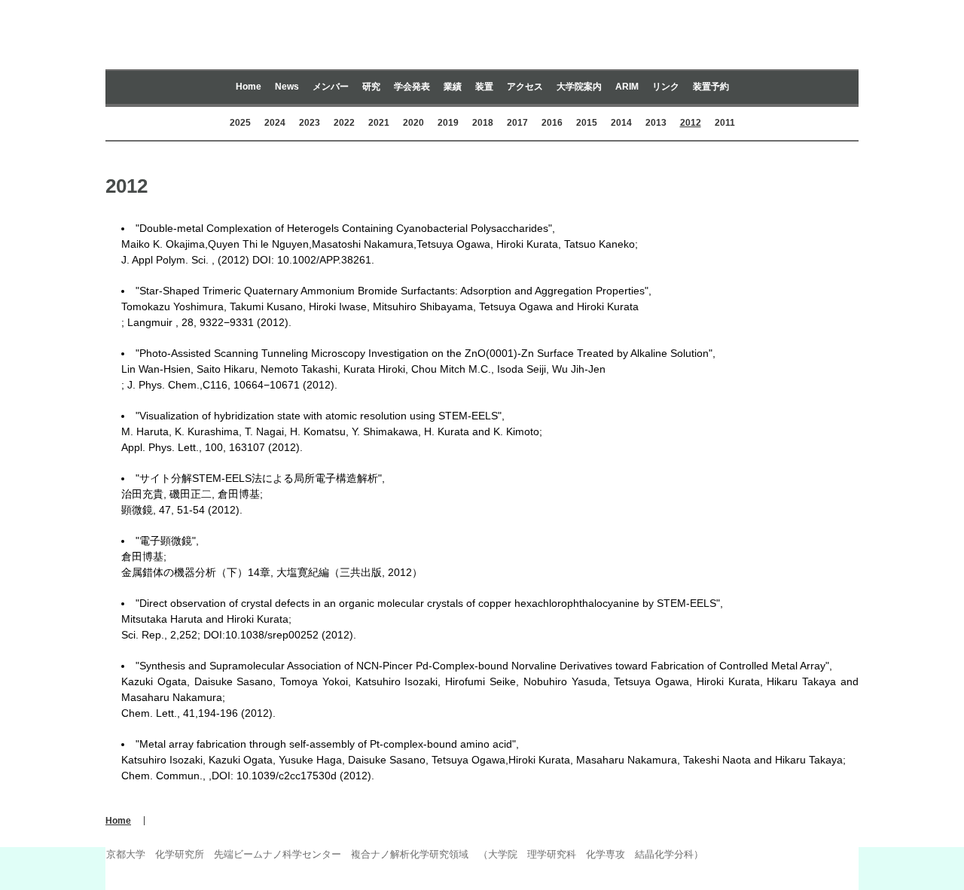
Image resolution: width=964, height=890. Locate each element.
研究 (371, 86)
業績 (453, 86)
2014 (621, 122)
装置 (484, 86)
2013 (656, 122)
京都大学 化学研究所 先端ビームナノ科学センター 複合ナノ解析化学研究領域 (482, 40)
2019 (448, 122)
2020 (413, 122)
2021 (378, 122)
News (287, 86)
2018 (482, 122)
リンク (665, 86)
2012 (690, 122)
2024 (274, 122)
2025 (240, 122)
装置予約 (711, 86)
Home (248, 86)
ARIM (627, 86)
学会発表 (412, 86)
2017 (517, 122)
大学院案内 (579, 86)
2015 (586, 122)
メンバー (331, 86)
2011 (725, 122)
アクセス (525, 86)
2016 (552, 122)
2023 (309, 122)
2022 (344, 122)
